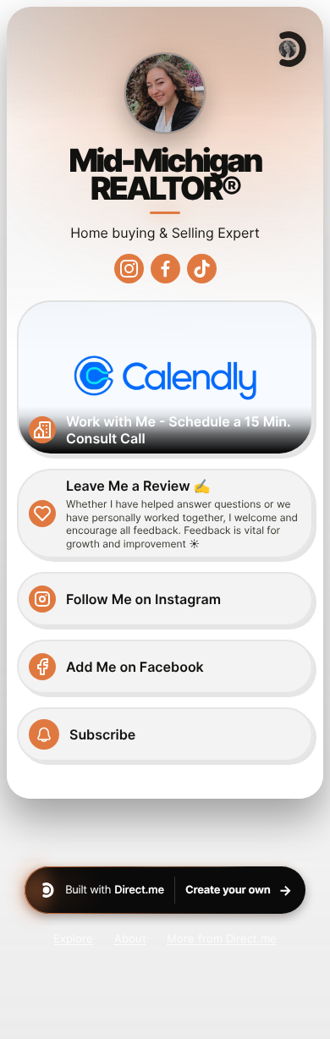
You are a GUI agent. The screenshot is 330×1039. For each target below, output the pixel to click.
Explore (73, 938)
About (130, 938)
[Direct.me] (291, 49)
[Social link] (129, 268)
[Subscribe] (165, 734)
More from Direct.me (222, 938)
